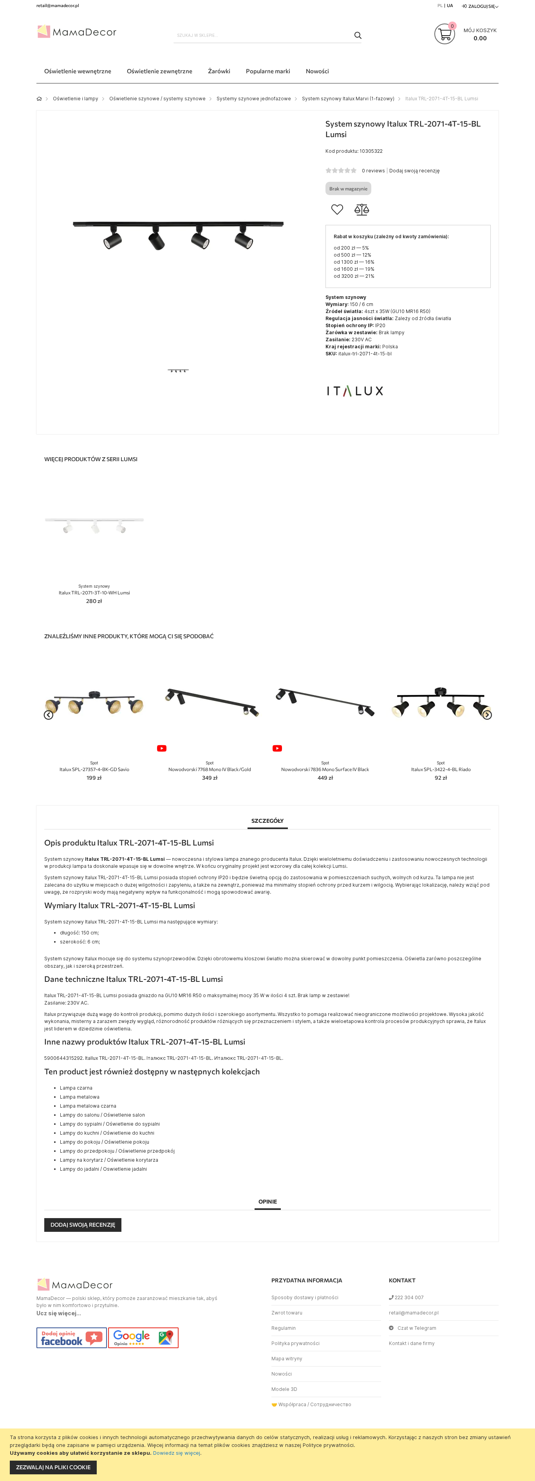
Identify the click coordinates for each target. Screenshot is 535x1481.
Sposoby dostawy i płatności (304, 1297)
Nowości (281, 1374)
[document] (268, 1454)
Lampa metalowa (79, 1097)
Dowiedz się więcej (176, 1453)
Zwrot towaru (286, 1313)
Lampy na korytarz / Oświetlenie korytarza (109, 1160)
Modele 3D (284, 1389)
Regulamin (283, 1328)
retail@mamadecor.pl (414, 1313)
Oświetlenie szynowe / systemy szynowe (157, 98)
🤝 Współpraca (288, 1404)
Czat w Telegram (417, 1328)
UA (450, 5)
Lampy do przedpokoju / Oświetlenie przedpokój (117, 1151)
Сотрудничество (330, 1404)
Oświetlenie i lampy (75, 98)
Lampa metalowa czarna (88, 1106)
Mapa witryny (286, 1359)
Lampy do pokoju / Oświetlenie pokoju (104, 1142)
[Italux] (354, 418)
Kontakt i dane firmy (412, 1343)
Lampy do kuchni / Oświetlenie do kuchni (107, 1133)
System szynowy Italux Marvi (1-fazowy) (348, 98)
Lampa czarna (76, 1088)
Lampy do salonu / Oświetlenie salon (102, 1115)
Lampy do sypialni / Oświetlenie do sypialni (110, 1124)
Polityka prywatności (295, 1343)
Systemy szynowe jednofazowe (254, 98)
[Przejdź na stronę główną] (39, 98)
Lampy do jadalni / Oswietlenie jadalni (103, 1169)
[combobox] (267, 35)
